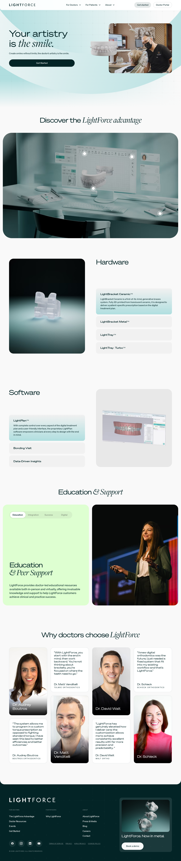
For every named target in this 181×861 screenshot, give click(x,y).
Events (12, 826)
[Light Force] (22, 5)
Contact (86, 836)
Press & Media (89, 821)
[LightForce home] (32, 800)
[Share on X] (30, 843)
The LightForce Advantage (21, 816)
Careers (86, 831)
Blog (85, 826)
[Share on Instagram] (21, 843)
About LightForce (91, 816)
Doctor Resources (17, 821)
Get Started (14, 831)
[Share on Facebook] (12, 843)
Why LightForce (53, 816)
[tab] (18, 515)
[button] (73, 5)
